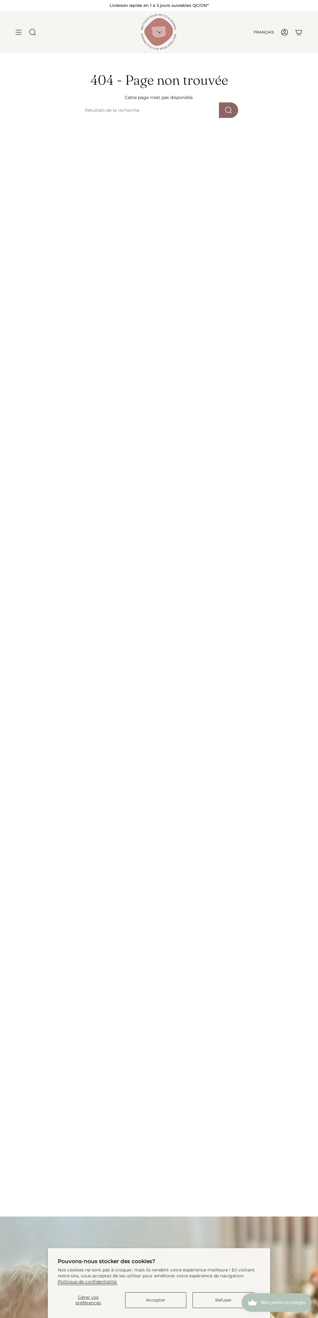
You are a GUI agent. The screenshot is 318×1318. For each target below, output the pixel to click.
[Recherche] (228, 110)
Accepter (156, 1300)
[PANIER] (299, 32)
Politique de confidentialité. (87, 1281)
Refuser (223, 1300)
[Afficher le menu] (18, 32)
